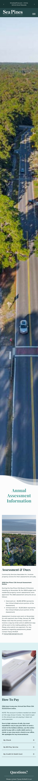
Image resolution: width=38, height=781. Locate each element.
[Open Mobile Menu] (34, 14)
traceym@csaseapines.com (13, 634)
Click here (5, 706)
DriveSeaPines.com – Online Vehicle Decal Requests (19, 4)
